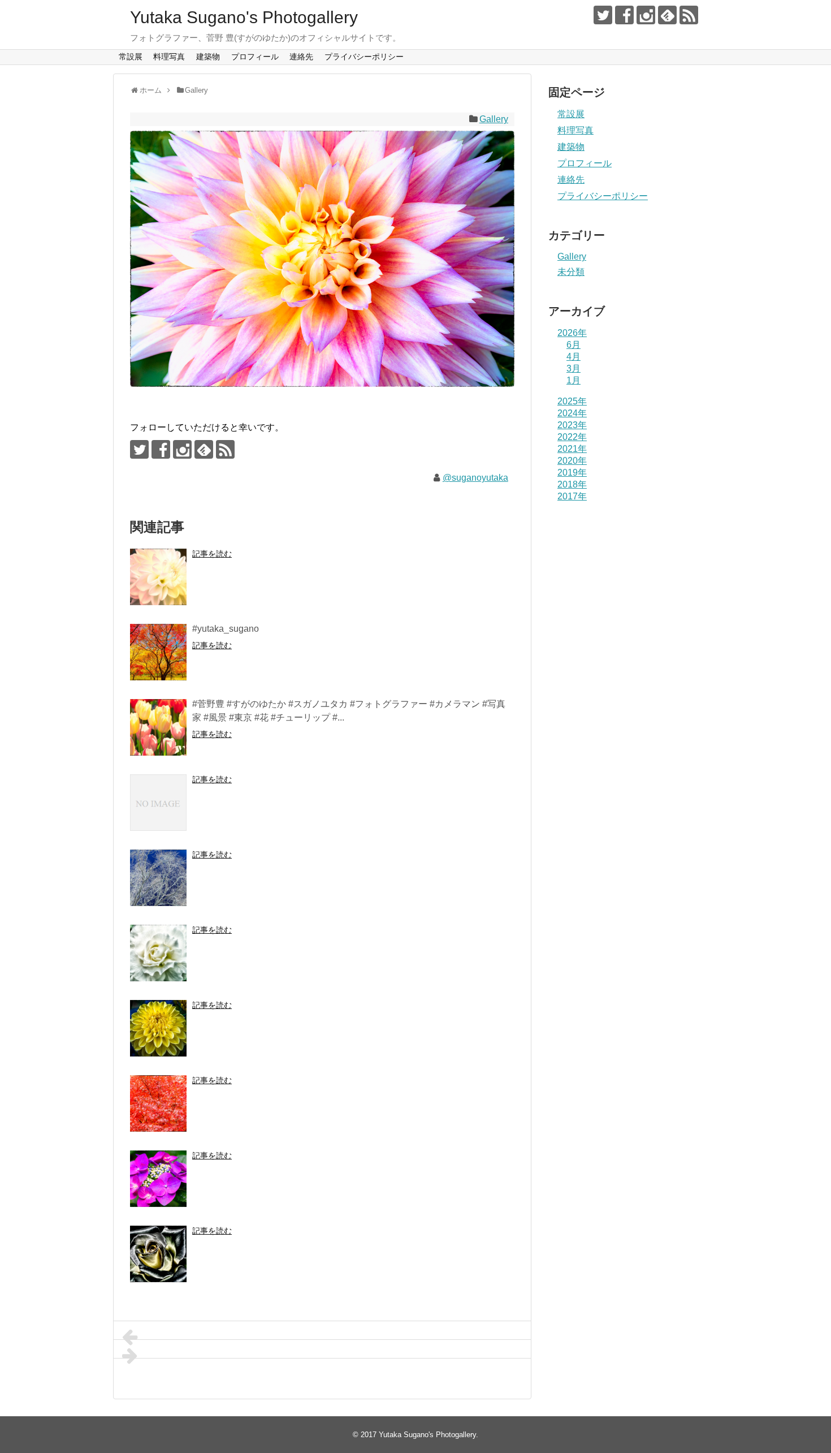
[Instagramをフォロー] (646, 15)
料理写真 (169, 56)
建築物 (208, 56)
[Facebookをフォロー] (624, 15)
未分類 (571, 272)
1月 (573, 380)
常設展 (130, 56)
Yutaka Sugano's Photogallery (244, 17)
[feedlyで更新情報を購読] (667, 15)
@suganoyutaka (475, 477)
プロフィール (255, 56)
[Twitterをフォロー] (603, 15)
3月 (573, 368)
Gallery (493, 119)
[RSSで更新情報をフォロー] (688, 15)
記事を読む (212, 553)
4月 (573, 356)
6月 (573, 345)
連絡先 (301, 56)
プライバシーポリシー (364, 56)
